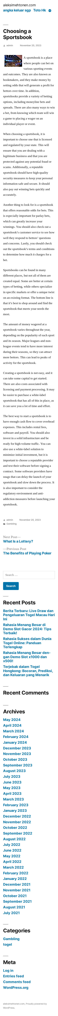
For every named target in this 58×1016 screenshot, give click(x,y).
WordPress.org (15, 987)
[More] (50, 10)
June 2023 (12, 782)
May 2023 (11, 788)
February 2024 (15, 737)
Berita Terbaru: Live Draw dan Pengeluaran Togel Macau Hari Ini (29, 615)
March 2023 (13, 799)
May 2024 (12, 720)
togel (7, 944)
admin (9, 45)
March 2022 (13, 867)
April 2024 (12, 725)
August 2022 (14, 839)
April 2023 (12, 793)
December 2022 (17, 816)
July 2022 (11, 845)
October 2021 (15, 896)
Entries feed (13, 976)
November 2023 (17, 754)
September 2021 (17, 901)
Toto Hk (39, 10)
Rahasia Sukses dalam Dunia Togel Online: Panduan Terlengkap (27, 643)
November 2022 (17, 822)
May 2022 (11, 856)
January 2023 (15, 810)
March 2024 (13, 731)
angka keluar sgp (17, 10)
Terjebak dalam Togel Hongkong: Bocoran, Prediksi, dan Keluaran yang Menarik (28, 671)
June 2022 (12, 850)
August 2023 (14, 771)
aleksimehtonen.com (19, 5)
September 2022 (17, 833)
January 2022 (15, 879)
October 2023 (15, 759)
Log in (8, 970)
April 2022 (12, 862)
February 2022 (15, 873)
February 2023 (15, 805)
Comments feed (17, 982)
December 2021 (16, 884)
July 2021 (11, 913)
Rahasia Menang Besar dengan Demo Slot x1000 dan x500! (27, 657)
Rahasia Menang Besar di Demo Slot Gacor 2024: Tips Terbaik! (27, 629)
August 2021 (14, 907)
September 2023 (17, 765)
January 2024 (15, 742)
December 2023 (17, 748)
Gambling (11, 523)
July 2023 (11, 776)
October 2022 (15, 827)
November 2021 (16, 890)
